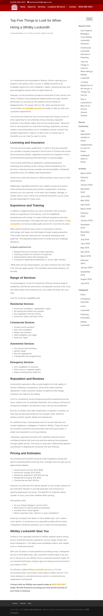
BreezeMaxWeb (17, 33)
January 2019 (86, 267)
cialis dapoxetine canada (85, 134)
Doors (83, 294)
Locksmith (37, 33)
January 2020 (87, 220)
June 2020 (85, 196)
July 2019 (85, 239)
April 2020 (85, 205)
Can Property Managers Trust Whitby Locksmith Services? (86, 37)
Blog (29, 603)
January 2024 (87, 185)
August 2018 (86, 279)
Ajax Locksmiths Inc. (33, 609)
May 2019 (85, 248)
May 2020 (85, 200)
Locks (83, 306)
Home (22, 7)
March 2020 (86, 209)
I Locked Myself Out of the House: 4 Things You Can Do (86, 88)
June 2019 (85, 243)
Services (41, 7)
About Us (32, 7)
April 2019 (85, 252)
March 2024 (86, 173)
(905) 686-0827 (19, 2)
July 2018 (85, 283)
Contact (72, 7)
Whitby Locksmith (47, 33)
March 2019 (86, 256)
